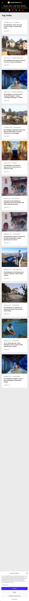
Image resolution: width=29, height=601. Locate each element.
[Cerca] (2, 2)
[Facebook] (6, 10)
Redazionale (20, 57)
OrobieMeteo (25, 7)
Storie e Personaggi (17, 269)
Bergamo (23, 6)
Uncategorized (17, 127)
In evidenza (16, 22)
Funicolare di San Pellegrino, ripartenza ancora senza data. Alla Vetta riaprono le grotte (14, 202)
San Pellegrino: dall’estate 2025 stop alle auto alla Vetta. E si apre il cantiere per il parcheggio (14, 131)
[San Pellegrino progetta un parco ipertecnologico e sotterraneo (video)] (14, 364)
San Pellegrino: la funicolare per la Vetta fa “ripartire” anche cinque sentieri (14, 273)
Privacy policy (14, 599)
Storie (14, 6)
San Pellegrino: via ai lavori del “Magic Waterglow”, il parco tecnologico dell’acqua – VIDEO (13, 96)
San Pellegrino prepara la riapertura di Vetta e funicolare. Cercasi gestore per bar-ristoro (14, 238)
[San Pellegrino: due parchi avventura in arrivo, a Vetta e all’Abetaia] (14, 45)
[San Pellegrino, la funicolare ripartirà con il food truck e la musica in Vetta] (14, 150)
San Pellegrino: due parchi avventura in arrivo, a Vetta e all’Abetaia (14, 61)
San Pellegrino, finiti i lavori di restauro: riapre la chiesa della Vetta (13, 26)
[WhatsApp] (16, 10)
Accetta (15, 588)
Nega (14, 592)
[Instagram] (12, 10)
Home (2, 7)
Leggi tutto (6, 31)
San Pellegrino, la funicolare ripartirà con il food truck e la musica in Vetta (12, 167)
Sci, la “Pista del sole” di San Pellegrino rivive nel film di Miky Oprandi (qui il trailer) (13, 344)
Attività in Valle (19, 7)
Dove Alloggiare (7, 7)
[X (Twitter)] (9, 10)
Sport (18, 6)
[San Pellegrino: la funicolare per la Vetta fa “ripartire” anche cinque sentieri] (14, 257)
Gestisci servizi (5, 584)
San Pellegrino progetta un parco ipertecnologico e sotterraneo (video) (13, 380)
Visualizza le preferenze (14, 596)
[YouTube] (23, 10)
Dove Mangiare (13, 7)
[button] (27, 573)
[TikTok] (19, 10)
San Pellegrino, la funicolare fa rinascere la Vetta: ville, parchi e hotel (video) (13, 309)
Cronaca (5, 6)
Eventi (10, 6)
